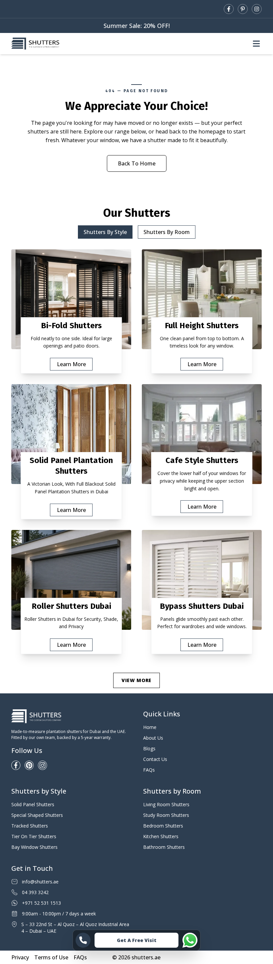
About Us (153, 738)
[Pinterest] (243, 9)
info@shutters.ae (40, 881)
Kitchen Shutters (160, 836)
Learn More (71, 364)
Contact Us (155, 759)
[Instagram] (257, 9)
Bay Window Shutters (34, 847)
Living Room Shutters (166, 804)
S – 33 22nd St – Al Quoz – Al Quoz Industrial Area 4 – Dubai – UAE (75, 927)
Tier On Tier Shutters (33, 836)
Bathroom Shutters (164, 847)
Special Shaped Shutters (37, 815)
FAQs (149, 770)
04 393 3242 (35, 892)
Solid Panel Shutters (32, 804)
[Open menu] (256, 43)
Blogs (149, 748)
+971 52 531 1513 (41, 903)
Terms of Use (51, 957)
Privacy (20, 957)
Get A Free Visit (136, 940)
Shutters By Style (105, 232)
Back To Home (136, 163)
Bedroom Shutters (163, 826)
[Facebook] (229, 9)
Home (149, 727)
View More (136, 680)
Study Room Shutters (166, 815)
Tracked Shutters (29, 826)
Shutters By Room (166, 232)
